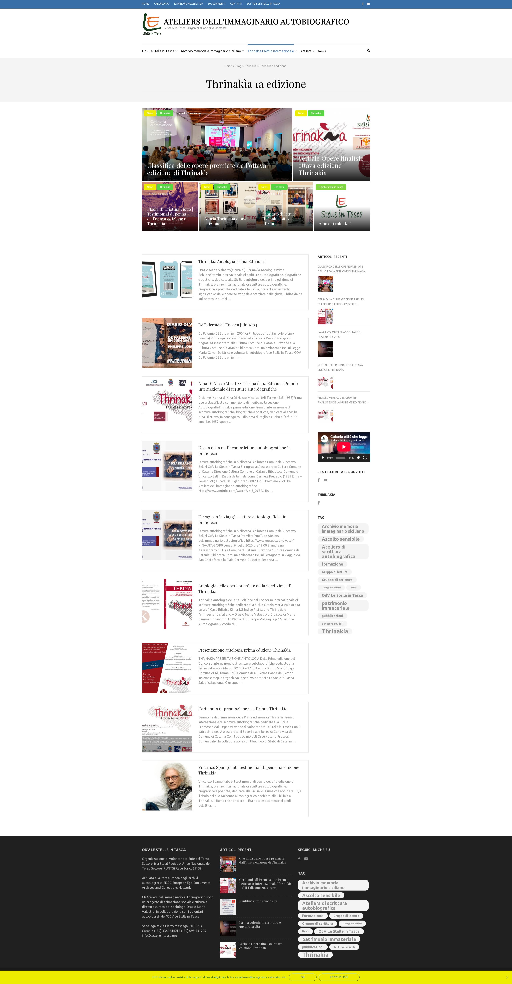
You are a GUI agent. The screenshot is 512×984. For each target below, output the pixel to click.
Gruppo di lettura (335, 572)
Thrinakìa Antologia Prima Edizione (231, 261)
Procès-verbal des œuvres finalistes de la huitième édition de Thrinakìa (343, 400)
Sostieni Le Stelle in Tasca (263, 3)
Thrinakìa (335, 631)
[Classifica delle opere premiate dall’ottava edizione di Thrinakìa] (325, 284)
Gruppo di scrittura (337, 580)
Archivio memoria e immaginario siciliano (211, 51)
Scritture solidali (332, 623)
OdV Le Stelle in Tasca (158, 51)
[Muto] (358, 458)
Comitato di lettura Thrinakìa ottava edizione (279, 218)
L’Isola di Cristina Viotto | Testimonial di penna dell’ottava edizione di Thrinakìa (170, 216)
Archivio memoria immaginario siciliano (343, 529)
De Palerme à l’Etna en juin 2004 (227, 324)
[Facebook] (363, 4)
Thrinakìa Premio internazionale (271, 51)
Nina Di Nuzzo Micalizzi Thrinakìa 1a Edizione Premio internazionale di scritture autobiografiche (248, 386)
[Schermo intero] (365, 458)
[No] (507, 977)
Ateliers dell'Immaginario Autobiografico (256, 21)
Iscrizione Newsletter (188, 3)
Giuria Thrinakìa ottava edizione (225, 221)
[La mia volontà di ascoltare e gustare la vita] (325, 349)
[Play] (323, 458)
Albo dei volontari (335, 223)
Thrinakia (165, 113)
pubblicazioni (332, 616)
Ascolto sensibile (341, 539)
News (322, 51)
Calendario (161, 3)
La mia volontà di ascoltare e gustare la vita (339, 335)
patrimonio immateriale (336, 606)
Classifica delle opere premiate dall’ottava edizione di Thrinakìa (206, 169)
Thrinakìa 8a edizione (189, 113)
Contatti (236, 3)
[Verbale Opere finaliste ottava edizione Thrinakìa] (325, 382)
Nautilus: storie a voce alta (258, 901)
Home (145, 3)
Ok (303, 977)
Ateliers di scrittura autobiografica (338, 551)
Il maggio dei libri (331, 587)
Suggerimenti (216, 3)
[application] (344, 447)
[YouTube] (368, 4)
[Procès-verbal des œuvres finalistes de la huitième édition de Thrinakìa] (325, 415)
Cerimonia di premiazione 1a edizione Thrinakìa (242, 708)
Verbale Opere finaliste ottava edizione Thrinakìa (331, 165)
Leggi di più (339, 977)
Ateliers (305, 51)
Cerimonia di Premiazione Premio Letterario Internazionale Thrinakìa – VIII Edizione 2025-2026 (341, 302)
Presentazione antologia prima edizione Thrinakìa (244, 650)
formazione (332, 564)
